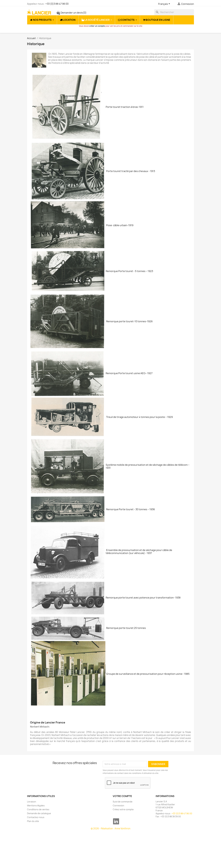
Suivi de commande (122, 801)
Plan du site (33, 821)
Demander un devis (73, 12)
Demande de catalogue (39, 813)
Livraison (31, 801)
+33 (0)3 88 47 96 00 (57, 3)
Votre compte (122, 796)
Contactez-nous (35, 817)
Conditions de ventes (38, 809)
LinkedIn (116, 821)
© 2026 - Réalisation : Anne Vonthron (110, 828)
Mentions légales (36, 805)
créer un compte (97, 26)
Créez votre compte (123, 809)
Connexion (118, 805)
